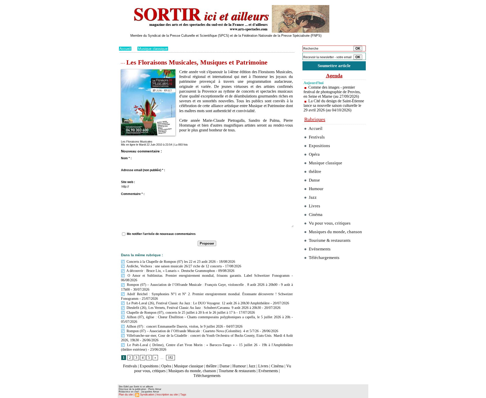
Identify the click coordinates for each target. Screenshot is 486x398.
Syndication (147, 394)
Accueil (125, 49)
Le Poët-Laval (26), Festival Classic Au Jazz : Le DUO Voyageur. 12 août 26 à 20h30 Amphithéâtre (198, 303)
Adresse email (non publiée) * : (143, 170)
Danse (224, 366)
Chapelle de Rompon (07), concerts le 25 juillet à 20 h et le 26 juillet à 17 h (180, 312)
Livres (263, 366)
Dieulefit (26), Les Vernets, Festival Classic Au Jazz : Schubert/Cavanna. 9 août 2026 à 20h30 (193, 308)
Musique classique (153, 49)
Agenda (334, 75)
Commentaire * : (133, 194)
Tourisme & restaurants (237, 371)
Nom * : (126, 158)
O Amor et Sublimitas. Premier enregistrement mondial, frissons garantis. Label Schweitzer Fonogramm (208, 275)
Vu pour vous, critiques (329, 223)
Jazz (252, 366)
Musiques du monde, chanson (192, 371)
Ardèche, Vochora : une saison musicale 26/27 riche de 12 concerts (174, 266)
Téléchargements (206, 375)
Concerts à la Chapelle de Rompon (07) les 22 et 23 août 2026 (171, 262)
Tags (183, 394)
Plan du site (126, 394)
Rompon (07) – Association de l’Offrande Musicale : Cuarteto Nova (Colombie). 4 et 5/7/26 (192, 331)
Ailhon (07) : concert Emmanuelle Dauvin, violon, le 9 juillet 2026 (174, 326)
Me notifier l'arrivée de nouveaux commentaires (161, 234)
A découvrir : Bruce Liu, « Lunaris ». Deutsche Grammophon (170, 271)
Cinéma (277, 366)
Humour (239, 366)
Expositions (149, 366)
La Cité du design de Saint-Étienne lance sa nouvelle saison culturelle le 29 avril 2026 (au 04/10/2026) (333, 105)
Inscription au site (167, 394)
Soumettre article (334, 65)
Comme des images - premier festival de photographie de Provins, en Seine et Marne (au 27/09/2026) (332, 91)
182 (170, 358)
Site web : (128, 182)
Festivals (130, 366)
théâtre (211, 366)
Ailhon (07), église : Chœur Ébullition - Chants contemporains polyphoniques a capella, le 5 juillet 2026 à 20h (208, 317)
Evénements (268, 371)
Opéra (166, 366)
